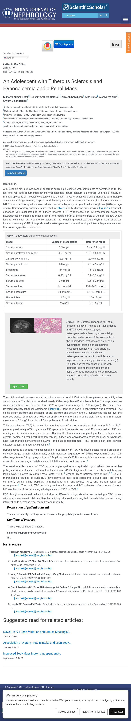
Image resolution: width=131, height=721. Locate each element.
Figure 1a (104, 208)
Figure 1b (54, 408)
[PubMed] (30, 555)
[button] (125, 19)
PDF (117, 45)
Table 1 (60, 208)
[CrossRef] (19, 555)
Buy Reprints (65, 44)
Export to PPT (19, 386)
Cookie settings (67, 711)
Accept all (117, 711)
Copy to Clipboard (16, 173)
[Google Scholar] (43, 555)
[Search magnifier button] (106, 15)
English (10, 57)
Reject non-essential (93, 711)
